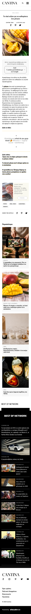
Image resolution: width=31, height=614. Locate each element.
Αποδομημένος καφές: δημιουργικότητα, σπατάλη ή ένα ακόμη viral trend (15, 350)
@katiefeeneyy (9, 138)
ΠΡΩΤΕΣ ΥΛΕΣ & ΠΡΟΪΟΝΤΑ (10, 303)
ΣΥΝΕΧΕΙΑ (22, 198)
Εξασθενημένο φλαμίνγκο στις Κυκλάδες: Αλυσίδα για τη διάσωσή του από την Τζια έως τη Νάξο (22, 558)
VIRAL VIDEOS (15, 12)
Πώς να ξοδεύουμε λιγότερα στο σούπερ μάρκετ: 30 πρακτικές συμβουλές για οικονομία (22, 522)
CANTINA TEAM (10, 22)
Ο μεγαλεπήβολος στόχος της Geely (12, 459)
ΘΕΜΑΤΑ (5, 260)
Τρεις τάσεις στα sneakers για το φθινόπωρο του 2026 (22, 484)
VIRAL (4, 346)
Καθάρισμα (22, 204)
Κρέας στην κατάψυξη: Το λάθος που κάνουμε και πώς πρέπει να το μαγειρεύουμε (20, 190)
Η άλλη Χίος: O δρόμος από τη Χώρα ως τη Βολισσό (22, 508)
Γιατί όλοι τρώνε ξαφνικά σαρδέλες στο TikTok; (15, 393)
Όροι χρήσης (6, 589)
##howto (16, 140)
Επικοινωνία (6, 594)
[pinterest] (15, 25)
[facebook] (11, 25)
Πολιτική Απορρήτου (9, 591)
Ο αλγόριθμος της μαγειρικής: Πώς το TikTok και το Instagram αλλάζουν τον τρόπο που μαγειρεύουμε (14, 264)
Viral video (13, 204)
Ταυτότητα (5, 597)
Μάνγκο (5, 206)
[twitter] (20, 25)
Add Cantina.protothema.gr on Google (14, 70)
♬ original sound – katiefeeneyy (17, 141)
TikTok (5, 204)
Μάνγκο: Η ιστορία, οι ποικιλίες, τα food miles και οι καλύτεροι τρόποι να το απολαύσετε (15, 307)
